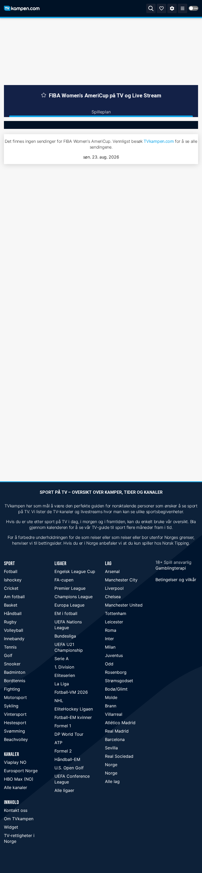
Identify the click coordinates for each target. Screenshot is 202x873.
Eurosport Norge (21, 770)
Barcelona (115, 739)
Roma (110, 630)
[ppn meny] (182, 8)
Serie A (61, 658)
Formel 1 (62, 725)
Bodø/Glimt (116, 689)
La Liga (61, 683)
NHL (58, 700)
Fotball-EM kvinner (73, 717)
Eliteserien (64, 675)
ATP (58, 742)
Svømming (14, 731)
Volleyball (13, 630)
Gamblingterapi (170, 568)
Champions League (73, 596)
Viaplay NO (15, 762)
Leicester (114, 621)
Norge (111, 764)
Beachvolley (16, 739)
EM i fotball (65, 613)
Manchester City (121, 579)
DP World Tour (68, 734)
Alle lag (112, 781)
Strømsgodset (119, 680)
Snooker (12, 663)
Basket (10, 605)
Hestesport (15, 722)
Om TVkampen (18, 818)
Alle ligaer (64, 790)
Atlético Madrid (120, 722)
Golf (8, 655)
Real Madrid (117, 731)
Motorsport (15, 697)
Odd (109, 663)
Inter (109, 638)
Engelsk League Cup (74, 571)
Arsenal (112, 571)
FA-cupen (63, 579)
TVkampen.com (159, 141)
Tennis (10, 647)
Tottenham (115, 613)
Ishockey (13, 579)
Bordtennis (14, 680)
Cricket (11, 588)
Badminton (14, 672)
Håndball (13, 613)
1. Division (64, 667)
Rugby (10, 621)
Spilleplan (101, 111)
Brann (110, 705)
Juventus (114, 655)
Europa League (69, 605)
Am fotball (14, 596)
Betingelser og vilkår (175, 579)
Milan (110, 647)
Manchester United (124, 605)
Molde (111, 697)
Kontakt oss (15, 810)
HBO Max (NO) (18, 779)
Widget (11, 827)
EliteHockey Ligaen (73, 709)
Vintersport (15, 714)
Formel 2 (63, 751)
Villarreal (113, 714)
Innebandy (14, 638)
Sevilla (111, 747)
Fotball (10, 571)
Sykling (11, 705)
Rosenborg (116, 672)
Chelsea (113, 596)
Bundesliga (65, 636)
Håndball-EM (67, 759)
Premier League (69, 588)
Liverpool (114, 588)
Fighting (12, 689)
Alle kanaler (15, 787)
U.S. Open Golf (69, 767)
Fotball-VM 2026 (71, 692)
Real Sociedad (119, 756)
